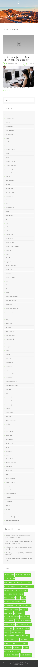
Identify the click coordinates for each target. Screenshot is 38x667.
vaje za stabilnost (26, 640)
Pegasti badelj (10, 339)
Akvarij (8, 122)
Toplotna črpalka (10, 478)
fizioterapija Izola (27, 586)
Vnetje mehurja (10, 482)
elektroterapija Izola (11, 586)
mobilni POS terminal (23, 605)
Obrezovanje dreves (11, 316)
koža (18, 598)
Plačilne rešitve (10, 362)
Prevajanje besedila (11, 381)
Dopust (8, 177)
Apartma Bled (10, 126)
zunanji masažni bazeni (12, 651)
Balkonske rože (10, 130)
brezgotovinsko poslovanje (14, 582)
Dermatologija (10, 169)
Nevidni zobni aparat (12, 308)
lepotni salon (9, 605)
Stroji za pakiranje (11, 463)
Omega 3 (8, 327)
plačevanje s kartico (11, 617)
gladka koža (8, 590)
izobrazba (7, 594)
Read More (6, 90)
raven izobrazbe (25, 624)
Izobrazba (8, 227)
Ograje (7, 320)
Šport (7, 447)
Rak (7, 393)
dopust (28, 582)
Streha (7, 455)
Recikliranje (9, 397)
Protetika (8, 389)
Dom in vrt (9, 173)
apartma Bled (9, 575)
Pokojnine (8, 366)
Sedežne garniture (11, 420)
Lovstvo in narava (11, 265)
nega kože (24, 609)
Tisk (7, 474)
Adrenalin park (10, 119)
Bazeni (7, 138)
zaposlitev (8, 647)
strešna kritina (9, 636)
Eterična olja (9, 188)
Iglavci (7, 211)
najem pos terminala (11, 609)
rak (17, 624)
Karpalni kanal (10, 235)
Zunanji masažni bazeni (12, 521)
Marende (8, 273)
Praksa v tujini (10, 374)
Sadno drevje (9, 412)
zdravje (25, 647)
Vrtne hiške (9, 490)
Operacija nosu (10, 331)
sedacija (7, 632)
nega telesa (8, 613)
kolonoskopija (9, 598)
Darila (7, 157)
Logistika (8, 262)
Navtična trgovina (11, 300)
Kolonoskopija (10, 242)
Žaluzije (8, 505)
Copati (7, 153)
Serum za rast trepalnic (12, 428)
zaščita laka (23, 643)
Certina (8, 146)
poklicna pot (24, 617)
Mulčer (8, 289)
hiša (16, 590)
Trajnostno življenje (11, 640)
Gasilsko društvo (10, 192)
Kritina (7, 254)
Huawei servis (10, 207)
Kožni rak (8, 250)
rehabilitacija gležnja (21, 628)
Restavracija (9, 401)
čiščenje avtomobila (11, 655)
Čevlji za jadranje (10, 149)
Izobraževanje (10, 231)
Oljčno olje (9, 323)
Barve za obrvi (10, 134)
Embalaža (8, 184)
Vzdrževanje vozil (11, 493)
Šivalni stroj (9, 436)
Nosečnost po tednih (12, 312)
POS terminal (9, 621)
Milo (7, 281)
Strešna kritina (10, 459)
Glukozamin (9, 196)
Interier (8, 223)
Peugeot (8, 347)
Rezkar (8, 408)
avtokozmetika (9, 579)
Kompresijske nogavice (12, 246)
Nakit (7, 292)
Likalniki (8, 258)
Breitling (8, 142)
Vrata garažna (10, 486)
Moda (7, 285)
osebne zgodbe (10, 335)
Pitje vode (8, 358)
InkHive (17, 663)
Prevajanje (9, 378)
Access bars (9, 115)
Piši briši (8, 351)
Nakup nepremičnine (12, 296)
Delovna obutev (10, 161)
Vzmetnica (9, 501)
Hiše (7, 204)
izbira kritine (23, 590)
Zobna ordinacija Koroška (13, 517)
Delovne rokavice (11, 165)
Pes (7, 343)
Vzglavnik (8, 497)
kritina (23, 598)
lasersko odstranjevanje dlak (15, 602)
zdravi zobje (17, 647)
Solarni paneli (9, 439)
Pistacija (8, 354)
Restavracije (9, 405)
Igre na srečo (9, 215)
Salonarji (8, 416)
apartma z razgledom (22, 575)
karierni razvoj (18, 594)
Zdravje (8, 509)
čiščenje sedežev (26, 655)
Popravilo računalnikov (12, 370)
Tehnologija (9, 466)
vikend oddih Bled (11, 643)
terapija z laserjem (22, 636)
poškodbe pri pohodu (23, 621)
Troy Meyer (30, 63)
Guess (7, 200)
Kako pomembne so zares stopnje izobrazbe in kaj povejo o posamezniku (18, 542)
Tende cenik (9, 470)
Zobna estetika (10, 513)
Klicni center (9, 238)
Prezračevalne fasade (12, 385)
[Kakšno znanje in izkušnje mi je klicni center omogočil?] (18, 45)
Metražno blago (10, 277)
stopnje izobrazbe (17, 632)
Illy (6, 219)
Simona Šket (9, 432)
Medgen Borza (19, 16)
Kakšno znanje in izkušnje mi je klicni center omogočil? (17, 58)
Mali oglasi (9, 269)
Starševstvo (9, 451)
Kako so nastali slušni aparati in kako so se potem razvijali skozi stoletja (17, 536)
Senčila (8, 424)
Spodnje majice (10, 443)
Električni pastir (10, 180)
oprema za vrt (19, 613)
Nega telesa (9, 304)
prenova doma (9, 624)
